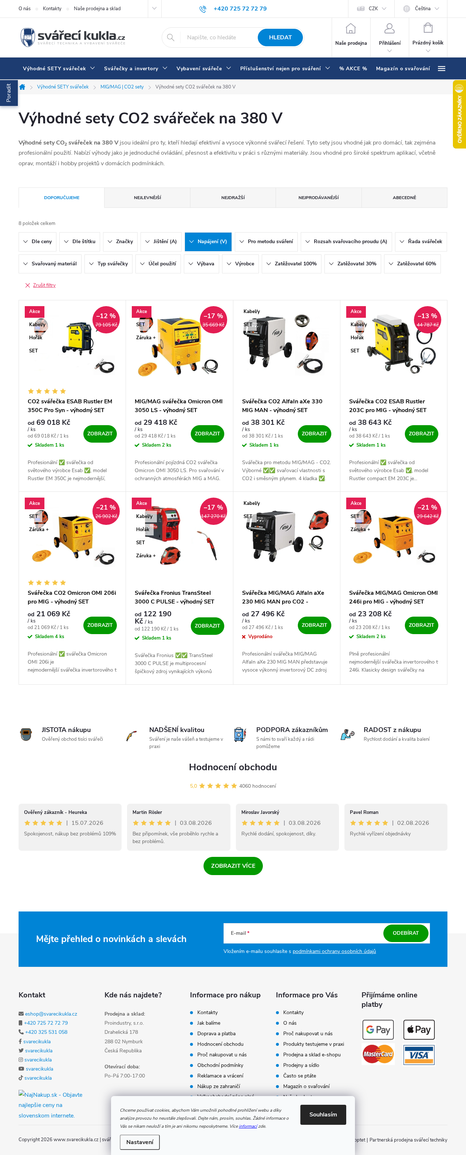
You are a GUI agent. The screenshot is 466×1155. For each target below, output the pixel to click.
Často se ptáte (299, 1076)
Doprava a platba (216, 1034)
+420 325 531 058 (46, 1032)
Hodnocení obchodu (233, 767)
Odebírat (406, 933)
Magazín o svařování (306, 1086)
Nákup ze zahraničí (218, 1086)
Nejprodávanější (319, 198)
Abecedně (404, 198)
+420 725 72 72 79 (46, 1023)
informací (248, 1126)
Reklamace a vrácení (220, 1076)
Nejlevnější (147, 198)
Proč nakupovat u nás (222, 1055)
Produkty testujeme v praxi (313, 1044)
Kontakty (52, 8)
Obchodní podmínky (220, 1065)
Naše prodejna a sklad (97, 8)
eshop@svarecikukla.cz (51, 1013)
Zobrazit (100, 433)
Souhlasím (323, 1115)
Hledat (280, 37)
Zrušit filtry (44, 285)
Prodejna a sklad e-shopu (312, 1055)
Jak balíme (208, 1023)
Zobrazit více (233, 866)
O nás (25, 8)
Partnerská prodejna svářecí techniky (408, 1140)
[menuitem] (59, 69)
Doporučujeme (61, 198)
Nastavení (139, 1142)
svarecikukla (37, 1041)
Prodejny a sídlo (301, 1065)
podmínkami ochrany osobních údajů (334, 951)
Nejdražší (233, 198)
